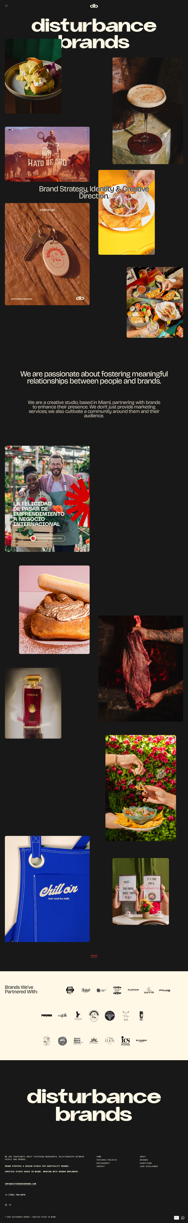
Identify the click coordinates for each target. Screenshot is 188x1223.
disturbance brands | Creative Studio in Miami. (34, 1217)
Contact (101, 1166)
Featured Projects (107, 1159)
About (143, 1156)
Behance (144, 1159)
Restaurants (103, 1163)
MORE (94, 955)
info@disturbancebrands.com (20, 1183)
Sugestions (146, 1163)
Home (99, 1156)
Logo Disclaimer (149, 1166)
